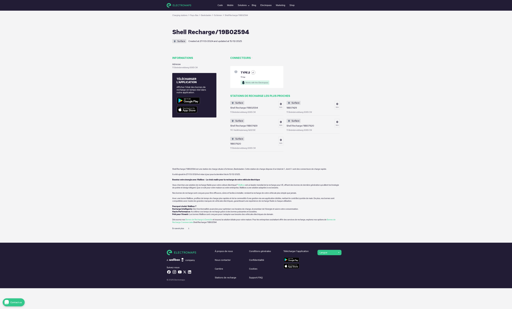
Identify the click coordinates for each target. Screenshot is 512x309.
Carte (220, 5)
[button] (243, 5)
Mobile (230, 5)
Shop (292, 5)
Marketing (280, 5)
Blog (254, 5)
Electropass (266, 5)
